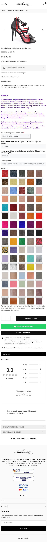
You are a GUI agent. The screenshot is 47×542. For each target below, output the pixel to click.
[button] (44, 4)
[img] (6, 52)
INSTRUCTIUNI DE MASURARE (13, 427)
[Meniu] (2, 4)
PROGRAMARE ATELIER (23, 333)
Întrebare (23, 61)
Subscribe (23, 529)
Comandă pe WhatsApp (25, 326)
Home (3, 11)
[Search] (6, 4)
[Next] (42, 30)
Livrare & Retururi (9, 61)
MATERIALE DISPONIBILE (12, 432)
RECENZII (6, 354)
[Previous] (5, 30)
